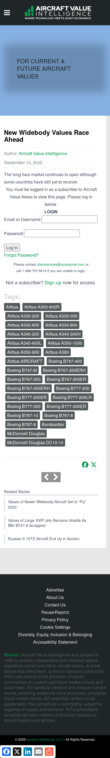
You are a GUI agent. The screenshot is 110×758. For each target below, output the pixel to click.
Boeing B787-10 (22, 415)
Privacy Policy (55, 620)
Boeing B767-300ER (66, 379)
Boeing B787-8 (58, 415)
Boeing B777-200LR (72, 397)
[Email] (38, 751)
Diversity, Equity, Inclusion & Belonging (55, 634)
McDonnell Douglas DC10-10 (35, 442)
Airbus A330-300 (61, 316)
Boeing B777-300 (24, 406)
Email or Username (22, 219)
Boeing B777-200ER (27, 397)
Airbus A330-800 (23, 325)
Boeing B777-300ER (66, 406)
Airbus (12, 307)
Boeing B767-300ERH (28, 388)
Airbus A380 (57, 352)
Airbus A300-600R (42, 307)
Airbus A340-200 (23, 334)
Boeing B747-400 (65, 361)
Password (13, 233)
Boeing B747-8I (22, 370)
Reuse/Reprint (55, 612)
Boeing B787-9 (21, 424)
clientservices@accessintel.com (61, 264)
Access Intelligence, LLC (44, 739)
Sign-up (53, 282)
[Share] (49, 751)
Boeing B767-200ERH (64, 370)
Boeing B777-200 (72, 388)
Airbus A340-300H (63, 334)
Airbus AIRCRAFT (24, 361)
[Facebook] (85, 464)
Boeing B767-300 (24, 379)
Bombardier (53, 424)
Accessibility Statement (55, 642)
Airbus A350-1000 (65, 343)
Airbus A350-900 (23, 352)
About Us (55, 597)
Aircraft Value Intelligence (43, 153)
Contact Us (55, 605)
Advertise (55, 590)
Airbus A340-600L (24, 343)
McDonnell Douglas (26, 433)
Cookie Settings (55, 627)
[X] (93, 464)
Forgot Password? (21, 255)
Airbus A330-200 (23, 316)
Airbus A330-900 (61, 325)
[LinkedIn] (27, 751)
